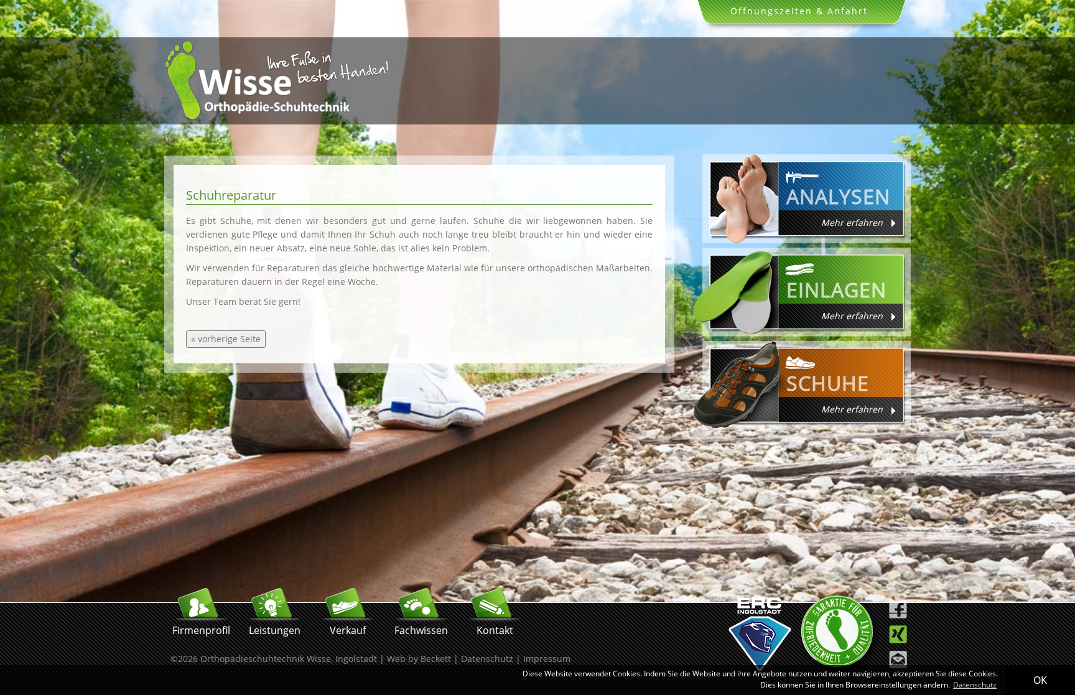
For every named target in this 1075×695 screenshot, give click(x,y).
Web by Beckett (419, 659)
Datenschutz (487, 659)
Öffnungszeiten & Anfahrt (799, 11)
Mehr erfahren (852, 222)
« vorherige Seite (226, 339)
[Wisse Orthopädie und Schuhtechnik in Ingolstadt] (276, 118)
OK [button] (1040, 680)
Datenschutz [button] (975, 684)
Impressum (546, 659)
